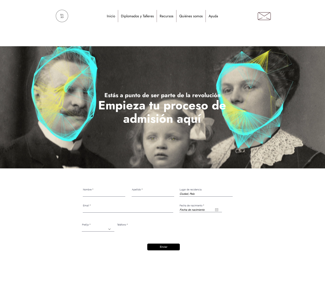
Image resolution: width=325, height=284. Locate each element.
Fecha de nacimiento (192, 205)
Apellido (136, 189)
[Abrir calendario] (216, 209)
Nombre (87, 189)
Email (86, 205)
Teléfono (121, 224)
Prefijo (85, 224)
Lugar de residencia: (191, 189)
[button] (137, 16)
